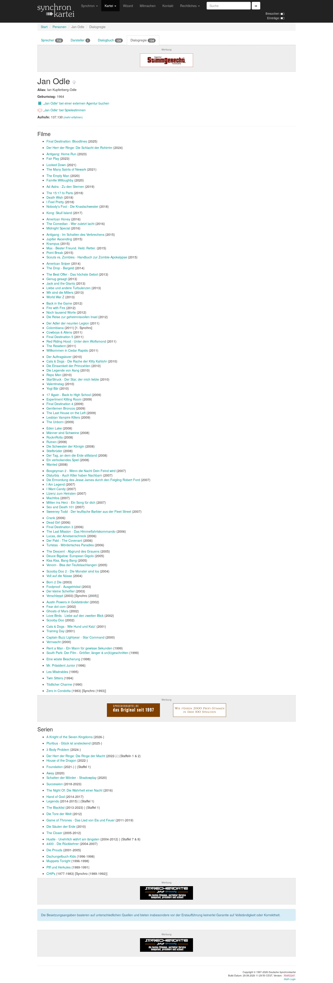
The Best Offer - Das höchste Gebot (72, 274)
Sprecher (51, 40)
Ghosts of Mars (57, 611)
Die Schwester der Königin (65, 446)
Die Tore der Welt (59, 813)
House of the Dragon (61, 760)
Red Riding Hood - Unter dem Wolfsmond (76, 341)
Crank (50, 517)
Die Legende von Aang (62, 370)
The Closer (54, 832)
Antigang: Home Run (61, 154)
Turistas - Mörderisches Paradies (70, 545)
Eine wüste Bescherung (63, 659)
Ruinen (51, 441)
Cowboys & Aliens (59, 332)
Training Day (55, 631)
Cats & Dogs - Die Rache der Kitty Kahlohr (76, 361)
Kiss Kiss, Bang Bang (61, 560)
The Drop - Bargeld (60, 268)
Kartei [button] (109, 5)
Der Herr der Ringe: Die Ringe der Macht (75, 756)
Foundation (54, 766)
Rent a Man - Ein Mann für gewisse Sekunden (79, 648)
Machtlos (52, 498)
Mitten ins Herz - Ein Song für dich (70, 502)
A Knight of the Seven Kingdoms (69, 737)
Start (44, 26)
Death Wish (54, 197)
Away (50, 773)
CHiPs (50, 873)
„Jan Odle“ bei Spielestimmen (64, 110)
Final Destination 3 (59, 527)
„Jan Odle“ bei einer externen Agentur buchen (75, 103)
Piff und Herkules (58, 867)
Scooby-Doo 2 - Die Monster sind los (72, 571)
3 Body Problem (57, 749)
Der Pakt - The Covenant (64, 540)
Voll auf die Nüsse (59, 575)
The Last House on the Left (66, 412)
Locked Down (56, 164)
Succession (54, 784)
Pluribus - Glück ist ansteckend (68, 743)
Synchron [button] (88, 5)
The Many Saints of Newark (66, 169)
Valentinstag (55, 384)
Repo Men (53, 374)
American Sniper (58, 263)
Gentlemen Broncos (60, 408)
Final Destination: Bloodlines (66, 141)
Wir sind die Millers (59, 292)
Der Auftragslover (59, 356)
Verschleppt (54, 595)
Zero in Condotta (58, 690)
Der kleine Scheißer (60, 591)
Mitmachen (148, 5)
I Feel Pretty (55, 202)
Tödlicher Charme (59, 684)
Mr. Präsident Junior (60, 665)
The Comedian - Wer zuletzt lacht (70, 223)
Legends (52, 801)
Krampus (52, 243)
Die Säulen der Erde (60, 826)
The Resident (56, 346)
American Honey (58, 219)
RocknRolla (54, 437)
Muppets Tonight (58, 861)
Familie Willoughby (59, 180)
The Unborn (55, 422)
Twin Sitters (54, 678)
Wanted (51, 464)
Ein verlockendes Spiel (62, 460)
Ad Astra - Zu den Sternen (65, 186)
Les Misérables (57, 671)
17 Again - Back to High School (68, 394)
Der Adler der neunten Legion (67, 323)
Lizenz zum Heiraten (61, 493)
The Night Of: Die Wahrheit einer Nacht (74, 790)
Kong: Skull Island (59, 212)
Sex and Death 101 (60, 507)
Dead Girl (53, 522)
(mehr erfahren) (73, 117)
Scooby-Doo (55, 620)
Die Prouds (54, 850)
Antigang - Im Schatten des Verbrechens (75, 234)
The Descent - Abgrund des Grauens (72, 551)
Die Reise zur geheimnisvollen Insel (71, 317)
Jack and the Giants (60, 283)
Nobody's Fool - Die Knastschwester (72, 206)
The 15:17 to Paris (59, 193)
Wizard (128, 5)
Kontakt (167, 5)
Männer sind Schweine (62, 432)
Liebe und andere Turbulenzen (68, 288)
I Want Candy (56, 489)
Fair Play (52, 158)
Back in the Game (59, 303)
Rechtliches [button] (189, 5)
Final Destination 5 (59, 336)
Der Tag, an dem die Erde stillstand (71, 455)
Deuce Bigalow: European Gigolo (70, 556)
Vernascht (53, 641)
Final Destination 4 (59, 403)
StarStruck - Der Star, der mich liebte (72, 379)
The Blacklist (55, 807)
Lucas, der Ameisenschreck (66, 536)
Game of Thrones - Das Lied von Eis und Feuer (80, 820)
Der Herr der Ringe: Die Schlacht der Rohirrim (79, 147)
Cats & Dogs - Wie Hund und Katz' (71, 626)
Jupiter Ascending (59, 239)
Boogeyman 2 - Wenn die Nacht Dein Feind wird (81, 470)
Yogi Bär (52, 388)
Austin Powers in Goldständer (67, 602)
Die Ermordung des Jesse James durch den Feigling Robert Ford (93, 479)
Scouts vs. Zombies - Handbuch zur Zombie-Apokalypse (86, 257)
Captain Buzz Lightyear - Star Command (75, 637)
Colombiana (55, 327)
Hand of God (55, 796)
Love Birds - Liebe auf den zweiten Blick (75, 615)
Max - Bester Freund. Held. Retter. (71, 248)
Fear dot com (56, 606)
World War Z (55, 297)
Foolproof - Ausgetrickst (63, 586)
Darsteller (80, 40)
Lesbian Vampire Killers (63, 417)
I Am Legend (55, 484)
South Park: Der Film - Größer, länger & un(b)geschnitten (87, 652)
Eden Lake (54, 428)
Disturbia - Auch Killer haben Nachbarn (74, 475)
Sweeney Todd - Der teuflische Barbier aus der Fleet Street (88, 511)
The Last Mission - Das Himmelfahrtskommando (81, 531)
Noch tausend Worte (61, 312)
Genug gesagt (56, 279)
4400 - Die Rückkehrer (62, 843)
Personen (59, 26)
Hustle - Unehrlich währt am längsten (72, 839)
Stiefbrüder (54, 451)
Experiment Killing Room (64, 399)
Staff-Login (290, 979)
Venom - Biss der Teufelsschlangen (71, 565)
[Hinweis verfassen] (74, 80)
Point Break (54, 252)
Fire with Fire (55, 307)
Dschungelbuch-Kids (61, 856)
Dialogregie (142, 40)
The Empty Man (57, 175)
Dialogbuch (109, 40)
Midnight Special (58, 228)
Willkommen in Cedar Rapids (67, 350)
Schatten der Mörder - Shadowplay (71, 777)
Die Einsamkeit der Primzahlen (68, 365)
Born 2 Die (54, 582)
